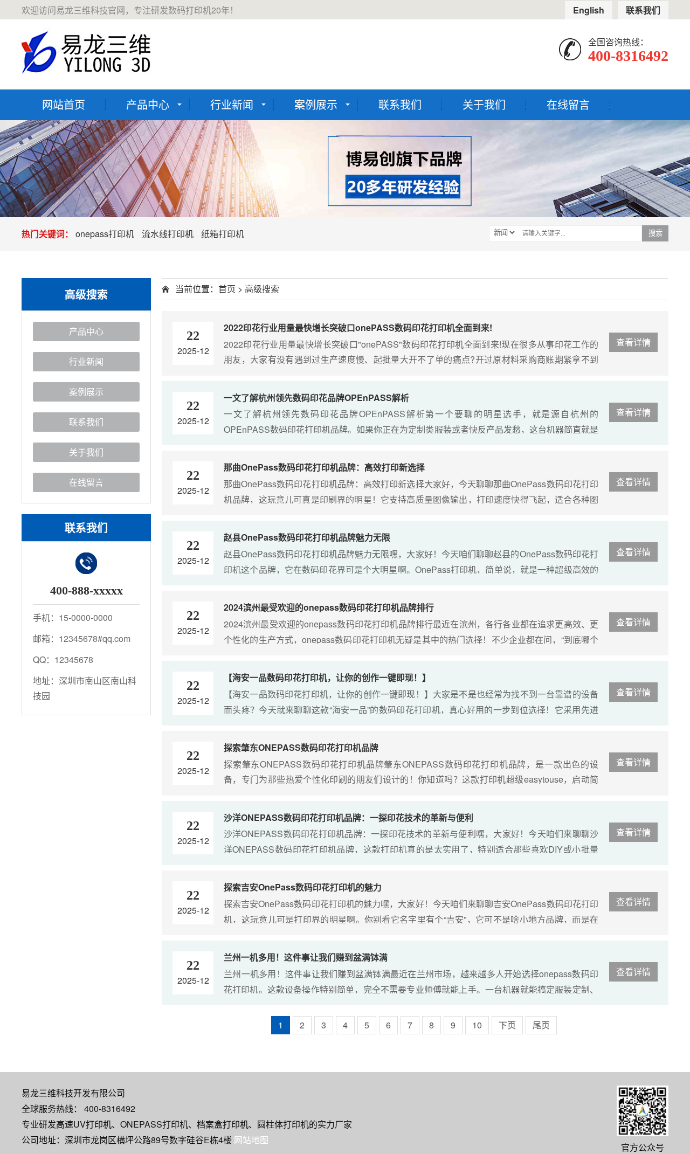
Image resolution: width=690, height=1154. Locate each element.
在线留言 (568, 104)
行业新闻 (231, 104)
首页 (227, 288)
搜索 (655, 233)
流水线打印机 (168, 233)
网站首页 (63, 104)
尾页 (541, 1025)
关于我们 (484, 104)
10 (477, 1025)
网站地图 (251, 1140)
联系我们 (643, 10)
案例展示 (315, 104)
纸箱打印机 (222, 233)
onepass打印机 (104, 233)
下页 (507, 1025)
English (588, 10)
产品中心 (147, 104)
